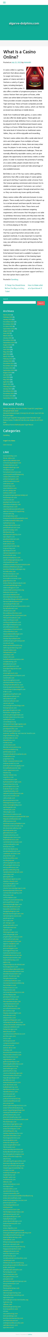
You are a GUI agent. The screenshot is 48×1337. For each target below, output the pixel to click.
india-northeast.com (10, 620)
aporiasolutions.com (10, 1057)
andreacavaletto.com (11, 763)
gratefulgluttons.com (11, 786)
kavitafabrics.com (9, 985)
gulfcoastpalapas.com (11, 1061)
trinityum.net (8, 1207)
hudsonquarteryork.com (12, 1223)
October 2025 (8, 326)
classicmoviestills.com (11, 796)
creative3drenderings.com (12, 1073)
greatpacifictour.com (11, 997)
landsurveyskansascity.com (13, 1133)
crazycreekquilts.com (11, 844)
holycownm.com (9, 990)
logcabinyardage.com (11, 1078)
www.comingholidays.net (12, 805)
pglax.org (6, 962)
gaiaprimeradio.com (10, 925)
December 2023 (8, 363)
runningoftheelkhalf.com (12, 1112)
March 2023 (7, 384)
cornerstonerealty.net (11, 1193)
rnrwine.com (7, 1290)
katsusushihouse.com (10, 867)
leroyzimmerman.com (11, 1283)
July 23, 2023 (16, 62)
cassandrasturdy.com (10, 791)
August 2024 (7, 345)
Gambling (14, 279)
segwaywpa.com (9, 1059)
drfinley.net (7, 1286)
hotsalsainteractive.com (12, 472)
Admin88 (27, 62)
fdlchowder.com (9, 1147)
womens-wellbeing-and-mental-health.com (19, 733)
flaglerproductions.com (11, 837)
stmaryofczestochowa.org (13, 900)
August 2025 (7, 331)
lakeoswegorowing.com (12, 1293)
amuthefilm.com (9, 856)
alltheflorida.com (9, 1256)
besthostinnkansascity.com (13, 1318)
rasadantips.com (9, 486)
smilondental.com (9, 698)
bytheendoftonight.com (12, 782)
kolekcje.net (7, 742)
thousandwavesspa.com (12, 1001)
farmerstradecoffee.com (12, 1075)
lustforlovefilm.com (10, 858)
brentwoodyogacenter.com (13, 1163)
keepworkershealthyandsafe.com (15, 518)
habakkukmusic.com (10, 1091)
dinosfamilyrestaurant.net (12, 597)
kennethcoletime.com (11, 909)
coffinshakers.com (10, 897)
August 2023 (7, 372)
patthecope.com (9, 1036)
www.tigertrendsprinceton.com (15, 1105)
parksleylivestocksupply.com (13, 766)
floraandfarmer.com (10, 608)
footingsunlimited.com (11, 1138)
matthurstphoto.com (11, 1253)
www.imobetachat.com (12, 1082)
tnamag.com (7, 1050)
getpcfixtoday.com (10, 530)
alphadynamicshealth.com (12, 1270)
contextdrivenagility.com (12, 893)
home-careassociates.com (12, 761)
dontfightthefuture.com (12, 624)
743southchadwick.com (11, 618)
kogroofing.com (9, 548)
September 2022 (8, 398)
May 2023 (6, 379)
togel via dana (9, 441)
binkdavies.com (9, 846)
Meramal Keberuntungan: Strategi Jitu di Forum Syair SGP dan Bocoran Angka (23, 414)
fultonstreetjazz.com (11, 574)
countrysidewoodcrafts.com (13, 509)
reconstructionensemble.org (13, 983)
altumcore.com (8, 1045)
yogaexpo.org (8, 759)
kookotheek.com (9, 555)
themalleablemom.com (11, 907)
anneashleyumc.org (10, 1131)
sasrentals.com (8, 703)
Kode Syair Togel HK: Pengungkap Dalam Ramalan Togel (21, 418)
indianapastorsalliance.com (13, 1022)
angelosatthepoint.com (12, 1020)
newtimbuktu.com (10, 488)
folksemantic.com (9, 652)
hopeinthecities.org (10, 784)
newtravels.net (8, 500)
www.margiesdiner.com (11, 1145)
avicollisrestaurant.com (11, 1008)
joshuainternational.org (11, 1098)
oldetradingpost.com (11, 587)
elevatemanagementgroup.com (15, 1281)
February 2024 (8, 359)
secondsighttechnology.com (13, 705)
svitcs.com (7, 1038)
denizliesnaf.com (9, 1031)
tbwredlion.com (9, 1239)
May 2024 (6, 352)
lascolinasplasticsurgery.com (13, 1154)
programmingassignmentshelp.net (15, 495)
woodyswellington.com (12, 1216)
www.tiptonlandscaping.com (13, 1165)
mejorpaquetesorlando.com (13, 687)
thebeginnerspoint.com (12, 802)
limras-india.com (9, 458)
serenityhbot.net (9, 1096)
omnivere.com (8, 483)
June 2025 (6, 333)
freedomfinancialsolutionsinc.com (15, 1119)
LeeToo (30, 1334)
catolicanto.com (9, 745)
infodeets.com (8, 470)
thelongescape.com (10, 932)
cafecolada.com (9, 798)
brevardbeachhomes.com (12, 613)
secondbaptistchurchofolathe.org (15, 1300)
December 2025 (8, 322)
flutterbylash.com (9, 1272)
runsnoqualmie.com (10, 1140)
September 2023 (8, 370)
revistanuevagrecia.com (12, 879)
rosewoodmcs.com (10, 1189)
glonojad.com (8, 876)
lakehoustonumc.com (11, 1089)
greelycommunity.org (11, 870)
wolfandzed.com (9, 1179)
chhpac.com (7, 1304)
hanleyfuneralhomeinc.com (13, 685)
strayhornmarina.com (10, 835)
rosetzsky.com (8, 874)
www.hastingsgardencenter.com (15, 1200)
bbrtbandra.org (8, 532)
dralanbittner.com (9, 664)
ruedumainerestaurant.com (13, 872)
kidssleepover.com (10, 497)
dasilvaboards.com (10, 830)
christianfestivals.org (10, 939)
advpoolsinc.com (9, 1018)
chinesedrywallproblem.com (13, 971)
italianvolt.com (8, 657)
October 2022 (8, 396)
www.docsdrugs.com (10, 1142)
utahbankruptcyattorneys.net (14, 641)
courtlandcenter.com (11, 1004)
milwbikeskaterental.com (12, 955)
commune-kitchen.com (11, 853)
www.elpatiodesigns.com (12, 1221)
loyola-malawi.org (10, 775)
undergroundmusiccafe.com (13, 1323)
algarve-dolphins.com (11, 944)
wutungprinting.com (10, 950)
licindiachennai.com (10, 465)
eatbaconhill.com (9, 493)
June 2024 (6, 349)
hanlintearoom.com (10, 1274)
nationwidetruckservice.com (13, 992)
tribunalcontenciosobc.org (13, 826)
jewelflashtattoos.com (11, 527)
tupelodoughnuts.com (11, 680)
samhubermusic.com (10, 1325)
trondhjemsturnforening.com (13, 1235)
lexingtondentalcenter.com (13, 717)
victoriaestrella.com (10, 999)
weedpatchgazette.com (12, 668)
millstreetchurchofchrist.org (13, 1263)
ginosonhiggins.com (10, 948)
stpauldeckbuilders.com (12, 1135)
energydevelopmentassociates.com (16, 606)
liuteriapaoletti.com (10, 967)
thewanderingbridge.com (12, 904)
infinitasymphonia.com (11, 863)
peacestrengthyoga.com (12, 1117)
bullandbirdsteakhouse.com (13, 1152)
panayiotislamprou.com (11, 557)
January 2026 (7, 319)
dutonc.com (7, 930)
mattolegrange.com (10, 934)
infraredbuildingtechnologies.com (15, 599)
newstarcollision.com (11, 701)
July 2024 (6, 347)
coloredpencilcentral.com (12, 629)
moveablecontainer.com (12, 578)
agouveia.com (8, 1297)
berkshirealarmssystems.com (13, 659)
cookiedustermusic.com (12, 981)
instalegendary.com (10, 516)
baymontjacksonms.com (12, 957)
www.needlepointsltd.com (13, 1149)
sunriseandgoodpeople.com (13, 969)
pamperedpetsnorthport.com (14, 675)
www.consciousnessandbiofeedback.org (18, 1196)
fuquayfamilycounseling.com (13, 1295)
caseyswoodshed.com (11, 1027)
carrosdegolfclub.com (11, 604)
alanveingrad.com (9, 946)
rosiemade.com (8, 678)
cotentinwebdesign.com (12, 585)
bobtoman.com (9, 544)
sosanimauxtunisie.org (11, 546)
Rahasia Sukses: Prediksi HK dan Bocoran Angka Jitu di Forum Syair (23, 421)
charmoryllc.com (9, 809)
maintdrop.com (8, 541)
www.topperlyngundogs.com (14, 1110)
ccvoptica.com (8, 1170)
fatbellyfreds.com (9, 1219)
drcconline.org (8, 1011)
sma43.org (7, 1159)
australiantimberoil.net (11, 594)
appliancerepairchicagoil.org (13, 511)
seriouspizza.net (9, 1041)
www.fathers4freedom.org (13, 1108)
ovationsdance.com (10, 738)
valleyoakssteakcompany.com (14, 1024)
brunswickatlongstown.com (13, 913)
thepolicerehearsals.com (12, 819)
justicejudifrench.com (11, 902)
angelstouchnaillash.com (12, 694)
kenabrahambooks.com (11, 851)
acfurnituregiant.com (11, 479)
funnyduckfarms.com (10, 1276)
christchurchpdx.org (10, 849)
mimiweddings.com (10, 1316)
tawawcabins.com (9, 650)
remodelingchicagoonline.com (14, 1161)
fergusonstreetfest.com (12, 1249)
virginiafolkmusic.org (10, 735)
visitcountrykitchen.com (12, 941)
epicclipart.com (9, 537)
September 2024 (8, 342)
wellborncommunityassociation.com (16, 564)
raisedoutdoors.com (10, 636)
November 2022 (8, 393)
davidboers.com (9, 1080)
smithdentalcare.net (10, 1320)
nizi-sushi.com (8, 920)
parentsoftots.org (10, 1071)
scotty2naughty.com (11, 883)
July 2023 (6, 375)
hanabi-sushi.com (9, 1177)
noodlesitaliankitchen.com (13, 520)
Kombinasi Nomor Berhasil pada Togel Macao (18, 425)
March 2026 (7, 315)
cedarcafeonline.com (11, 477)
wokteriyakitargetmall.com (13, 715)
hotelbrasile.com (9, 571)
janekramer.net (8, 918)
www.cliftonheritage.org (12, 1156)
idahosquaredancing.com (12, 648)
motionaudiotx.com (10, 1309)
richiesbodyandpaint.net (12, 463)
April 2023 (6, 382)
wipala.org (7, 772)
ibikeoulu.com (8, 895)
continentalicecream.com (12, 842)
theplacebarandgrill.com (12, 1013)
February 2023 (8, 386)
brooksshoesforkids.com (12, 1052)
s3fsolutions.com (9, 611)
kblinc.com (7, 671)
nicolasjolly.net (8, 860)
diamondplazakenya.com (12, 1237)
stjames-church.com (10, 881)
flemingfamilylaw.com (11, 1288)
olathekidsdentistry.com (12, 682)
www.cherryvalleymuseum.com (14, 583)
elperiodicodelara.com (11, 460)
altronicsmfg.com (9, 490)
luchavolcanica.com (10, 987)
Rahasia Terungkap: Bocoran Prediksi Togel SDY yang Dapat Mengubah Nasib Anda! (23, 409)
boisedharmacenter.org (11, 768)
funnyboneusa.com (10, 978)
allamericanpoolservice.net (13, 726)
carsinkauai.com (9, 1260)
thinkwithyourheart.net (11, 638)
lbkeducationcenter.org (12, 747)
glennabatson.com (10, 833)
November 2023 (8, 366)
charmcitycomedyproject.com (14, 888)
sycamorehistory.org (10, 1191)
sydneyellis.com (9, 719)
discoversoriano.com (10, 800)
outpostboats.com (10, 779)
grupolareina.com (9, 581)
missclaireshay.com (10, 456)
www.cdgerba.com (10, 1228)
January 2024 (7, 361)
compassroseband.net (11, 1043)
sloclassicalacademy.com (12, 828)
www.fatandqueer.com (11, 1128)
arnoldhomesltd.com (10, 627)
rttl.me (5, 1311)
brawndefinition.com (11, 839)
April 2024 (6, 354)
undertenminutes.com (11, 481)
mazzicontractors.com (11, 1209)
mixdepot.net (8, 1186)
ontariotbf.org (8, 513)
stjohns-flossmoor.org (11, 976)
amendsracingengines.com (12, 1124)
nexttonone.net (9, 1094)
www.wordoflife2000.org (12, 645)
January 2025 (7, 338)
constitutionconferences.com (14, 1034)
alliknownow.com (9, 821)
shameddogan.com (10, 1068)
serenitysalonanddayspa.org (13, 474)
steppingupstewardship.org (13, 1168)
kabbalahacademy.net (11, 696)
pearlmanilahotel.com (11, 539)
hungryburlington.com (11, 911)
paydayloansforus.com (11, 502)
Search (5, 299)
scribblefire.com (9, 756)
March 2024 (7, 356)
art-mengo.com (9, 923)
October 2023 (8, 368)
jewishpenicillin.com (10, 729)
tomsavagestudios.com (11, 731)
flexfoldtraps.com (9, 1122)
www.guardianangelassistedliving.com (17, 1233)
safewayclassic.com (10, 507)
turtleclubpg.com (9, 994)
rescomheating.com (10, 1313)
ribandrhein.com (9, 740)
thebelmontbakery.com (12, 504)
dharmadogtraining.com (12, 1307)
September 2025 (8, 329)
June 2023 (6, 377)
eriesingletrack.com (10, 673)
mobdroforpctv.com (10, 789)
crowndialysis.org (9, 722)
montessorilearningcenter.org (14, 1246)
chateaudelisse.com (10, 562)
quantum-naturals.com (11, 1244)
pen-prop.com (8, 1103)
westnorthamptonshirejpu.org (14, 569)
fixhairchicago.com (10, 1029)
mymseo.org (7, 1302)
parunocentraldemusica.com (13, 1230)
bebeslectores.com (10, 592)
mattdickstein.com (10, 1085)
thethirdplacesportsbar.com (13, 1212)
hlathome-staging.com (11, 712)
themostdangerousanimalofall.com (16, 816)
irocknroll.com (8, 643)
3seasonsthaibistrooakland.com (14, 754)
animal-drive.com (9, 1048)
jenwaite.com (8, 1279)
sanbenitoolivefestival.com (13, 793)
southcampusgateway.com (13, 560)
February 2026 (8, 317)
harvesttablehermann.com (12, 601)
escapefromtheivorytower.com (14, 615)
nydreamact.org (9, 523)
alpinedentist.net (9, 550)
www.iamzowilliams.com (12, 1198)
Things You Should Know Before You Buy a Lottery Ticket (15, 288)
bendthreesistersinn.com (12, 974)
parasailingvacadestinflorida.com (15, 1265)
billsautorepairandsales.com (13, 1242)
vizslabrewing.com (10, 661)
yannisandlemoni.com (11, 666)
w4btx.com (7, 692)
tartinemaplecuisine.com (12, 916)
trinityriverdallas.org (10, 749)
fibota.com (7, 1226)
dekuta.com (7, 1182)
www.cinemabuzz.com (11, 1184)
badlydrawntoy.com (10, 1087)
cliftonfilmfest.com (10, 631)
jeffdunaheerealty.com (11, 1115)
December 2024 (8, 340)
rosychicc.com (8, 777)
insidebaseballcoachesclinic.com (15, 1258)
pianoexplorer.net (10, 1202)
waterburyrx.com (9, 1015)
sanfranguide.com (9, 807)
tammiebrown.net (9, 927)
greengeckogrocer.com (12, 710)
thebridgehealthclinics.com (13, 1064)
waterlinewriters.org (10, 1066)
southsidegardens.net (11, 1205)
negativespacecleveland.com (14, 964)
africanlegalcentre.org (11, 865)
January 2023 (7, 389)
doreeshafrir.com (9, 886)
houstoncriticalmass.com (12, 814)
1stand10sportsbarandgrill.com (14, 689)
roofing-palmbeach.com (12, 622)
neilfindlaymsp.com (10, 1006)
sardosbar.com (8, 655)
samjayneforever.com (11, 1251)
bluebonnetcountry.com (12, 534)
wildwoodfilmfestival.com (13, 567)
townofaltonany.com (11, 960)
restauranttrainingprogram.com (14, 724)
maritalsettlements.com (12, 953)
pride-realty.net (9, 1267)
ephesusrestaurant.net (11, 1214)
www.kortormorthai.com (12, 1126)
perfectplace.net (9, 752)
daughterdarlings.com (11, 467)
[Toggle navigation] (4, 2)
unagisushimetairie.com (11, 525)
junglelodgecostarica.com (12, 937)
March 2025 (7, 335)
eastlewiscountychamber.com (14, 823)
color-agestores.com (11, 770)
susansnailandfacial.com (11, 1101)
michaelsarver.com (10, 708)
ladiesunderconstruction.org (13, 590)
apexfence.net (8, 1327)
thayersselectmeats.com (12, 1055)
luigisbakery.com (9, 1175)
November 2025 (8, 324)
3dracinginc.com (9, 812)
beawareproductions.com (12, 890)
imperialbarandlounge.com (13, 634)
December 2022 (8, 391)
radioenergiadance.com (12, 553)
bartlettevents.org (10, 576)
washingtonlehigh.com (11, 1172)
